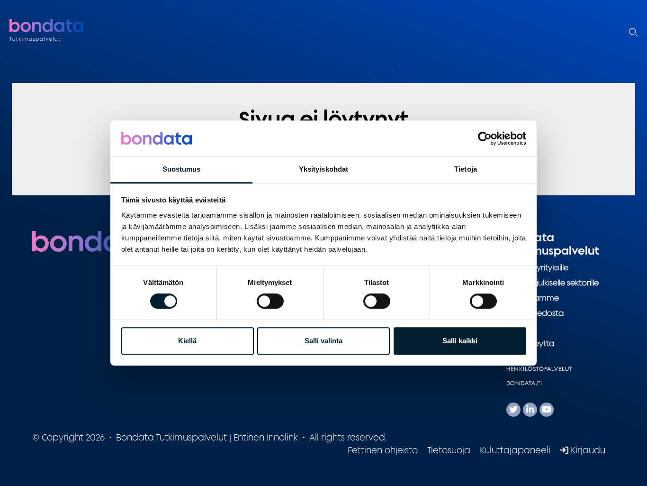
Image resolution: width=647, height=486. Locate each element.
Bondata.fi (524, 382)
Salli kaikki (459, 341)
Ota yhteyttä (530, 343)
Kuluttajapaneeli (515, 450)
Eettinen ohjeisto (383, 450)
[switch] (270, 301)
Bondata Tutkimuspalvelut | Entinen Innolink (68, 31)
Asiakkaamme (532, 298)
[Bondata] (91, 240)
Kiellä (187, 341)
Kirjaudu (586, 450)
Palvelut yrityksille (537, 267)
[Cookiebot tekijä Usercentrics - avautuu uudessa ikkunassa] (484, 138)
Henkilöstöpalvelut (539, 368)
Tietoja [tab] (465, 169)
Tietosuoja (448, 450)
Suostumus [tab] (181, 169)
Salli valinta (323, 341)
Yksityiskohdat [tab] (323, 169)
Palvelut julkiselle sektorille (552, 282)
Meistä (518, 328)
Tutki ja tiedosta (535, 313)
